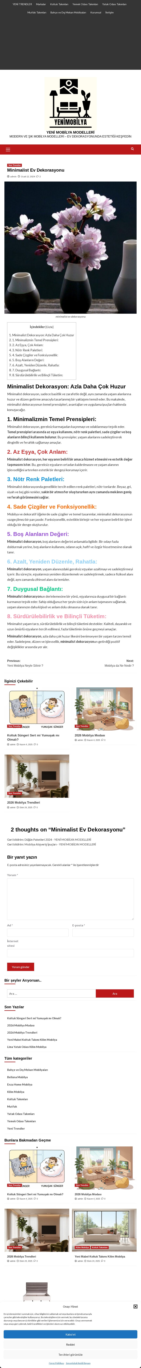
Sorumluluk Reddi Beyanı (78, 1363)
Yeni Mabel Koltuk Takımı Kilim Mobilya (32, 1039)
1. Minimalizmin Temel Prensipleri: (34, 340)
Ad (10, 925)
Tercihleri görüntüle (70, 1354)
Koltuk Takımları (59, 4)
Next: (119, 663)
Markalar (41, 4)
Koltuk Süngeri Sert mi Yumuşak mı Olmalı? (34, 1018)
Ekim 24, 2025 (26, 807)
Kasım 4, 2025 (26, 744)
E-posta (78, 925)
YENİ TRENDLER (22, 4)
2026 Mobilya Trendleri (23, 802)
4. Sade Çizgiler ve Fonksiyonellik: (33, 355)
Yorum (12, 875)
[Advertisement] (70, 44)
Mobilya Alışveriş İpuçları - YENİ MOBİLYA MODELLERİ (60, 844)
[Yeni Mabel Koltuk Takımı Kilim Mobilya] (104, 1230)
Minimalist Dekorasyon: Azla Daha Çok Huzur (41, 335)
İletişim (109, 12)
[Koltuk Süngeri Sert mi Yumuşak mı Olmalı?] (36, 709)
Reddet (70, 1344)
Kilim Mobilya (15, 1091)
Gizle (49, 327)
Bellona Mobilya (17, 1077)
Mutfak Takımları (37, 12)
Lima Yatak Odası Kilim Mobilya (26, 1046)
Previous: (25, 663)
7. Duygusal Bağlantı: (25, 370)
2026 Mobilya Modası (90, 735)
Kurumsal (95, 12)
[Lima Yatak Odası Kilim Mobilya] (36, 1292)
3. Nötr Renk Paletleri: (26, 350)
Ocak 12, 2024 (28, 176)
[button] (135, 1306)
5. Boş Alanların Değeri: (26, 360)
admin (13, 176)
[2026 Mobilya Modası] (104, 709)
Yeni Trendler (14, 165)
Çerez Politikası (56, 1363)
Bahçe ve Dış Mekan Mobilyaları (68, 12)
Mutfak (12, 1106)
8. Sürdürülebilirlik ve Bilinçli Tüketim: (36, 375)
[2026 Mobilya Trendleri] (36, 776)
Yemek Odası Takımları (85, 4)
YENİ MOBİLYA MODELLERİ (70, 132)
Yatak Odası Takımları (114, 4)
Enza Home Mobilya (19, 1084)
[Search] (132, 149)
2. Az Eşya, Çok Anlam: (26, 345)
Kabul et (71, 1334)
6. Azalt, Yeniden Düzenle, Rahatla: (34, 365)
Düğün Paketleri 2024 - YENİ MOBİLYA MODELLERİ (57, 839)
